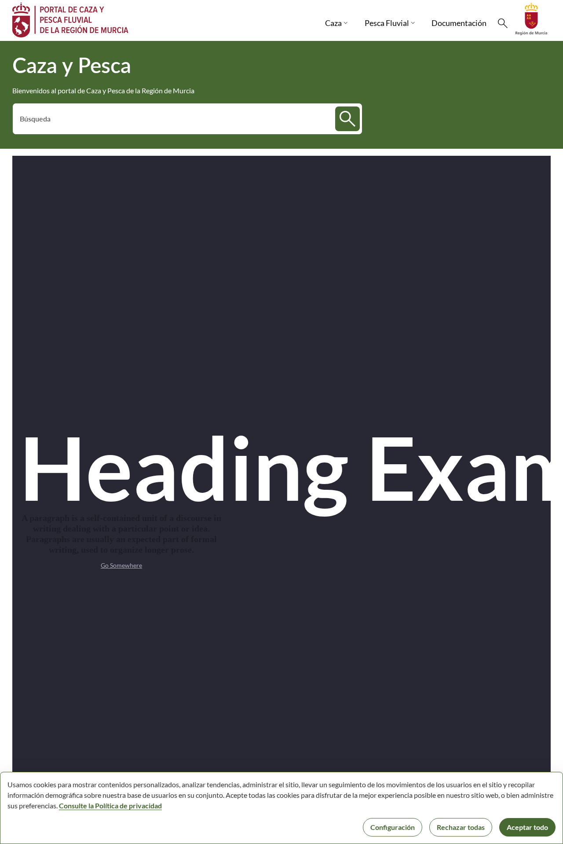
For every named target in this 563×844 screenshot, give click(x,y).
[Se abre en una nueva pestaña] (531, 18)
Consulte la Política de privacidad (110, 805)
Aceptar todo (527, 827)
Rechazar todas (461, 827)
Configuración (392, 827)
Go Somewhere (121, 565)
